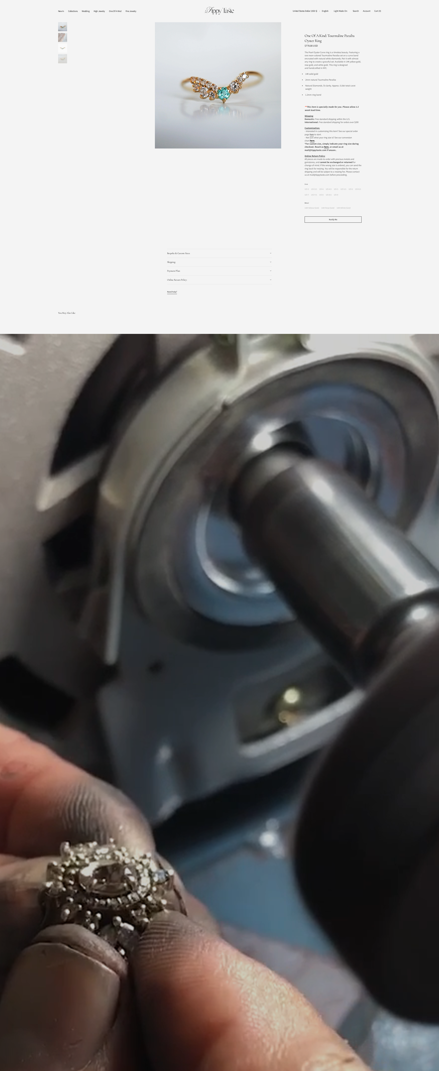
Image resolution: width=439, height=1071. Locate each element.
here (312, 134)
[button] (305, 11)
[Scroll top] (434, 1066)
